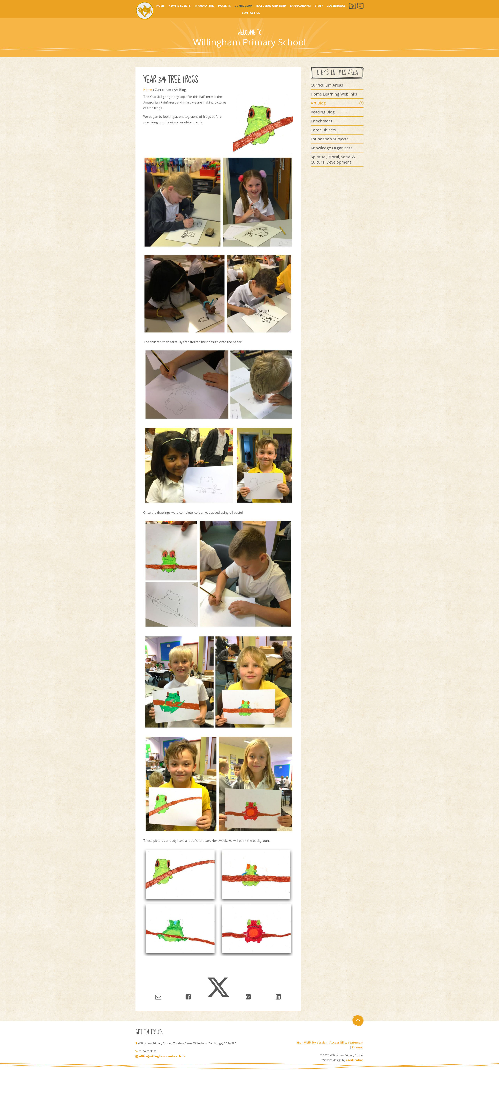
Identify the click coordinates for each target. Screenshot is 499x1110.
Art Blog (180, 90)
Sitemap (358, 1047)
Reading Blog (323, 112)
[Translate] (352, 6)
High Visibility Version (312, 1042)
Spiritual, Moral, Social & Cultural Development (333, 159)
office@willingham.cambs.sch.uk (162, 1056)
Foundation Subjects (330, 139)
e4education (355, 1060)
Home (147, 90)
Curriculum (163, 90)
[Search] (360, 6)
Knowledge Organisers (331, 147)
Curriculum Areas (327, 85)
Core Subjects (323, 130)
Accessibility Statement (347, 1042)
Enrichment (321, 121)
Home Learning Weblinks (334, 94)
